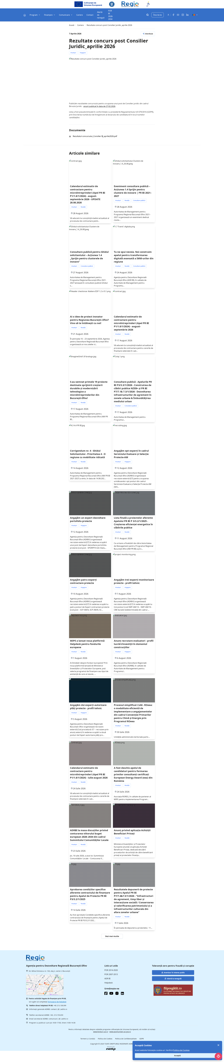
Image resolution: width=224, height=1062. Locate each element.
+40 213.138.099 (60, 1005)
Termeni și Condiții (87, 1039)
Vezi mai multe (112, 936)
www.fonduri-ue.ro (100, 1032)
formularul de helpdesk (57, 1002)
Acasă (71, 25)
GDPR (141, 1039)
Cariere (80, 25)
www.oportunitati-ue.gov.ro (120, 1032)
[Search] (147, 15)
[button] (148, 33)
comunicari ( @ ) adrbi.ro (58, 1019)
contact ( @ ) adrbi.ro (59, 1009)
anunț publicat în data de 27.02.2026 (99, 106)
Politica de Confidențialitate (126, 1039)
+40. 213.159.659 (56, 1015)
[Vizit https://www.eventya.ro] (111, 1049)
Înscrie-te (157, 15)
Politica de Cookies (105, 1039)
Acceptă (177, 1055)
